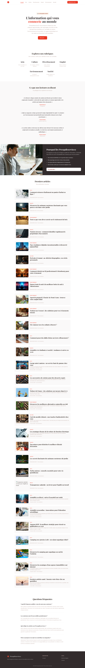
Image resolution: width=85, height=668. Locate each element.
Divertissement (36, 2)
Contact (63, 660)
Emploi (42, 2)
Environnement (48, 2)
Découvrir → (42, 37)
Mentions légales (64, 658)
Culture (29, 2)
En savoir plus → (52, 169)
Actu (26, 2)
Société (54, 2)
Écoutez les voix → (73, 2)
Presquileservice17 (15, 656)
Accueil (22, 2)
